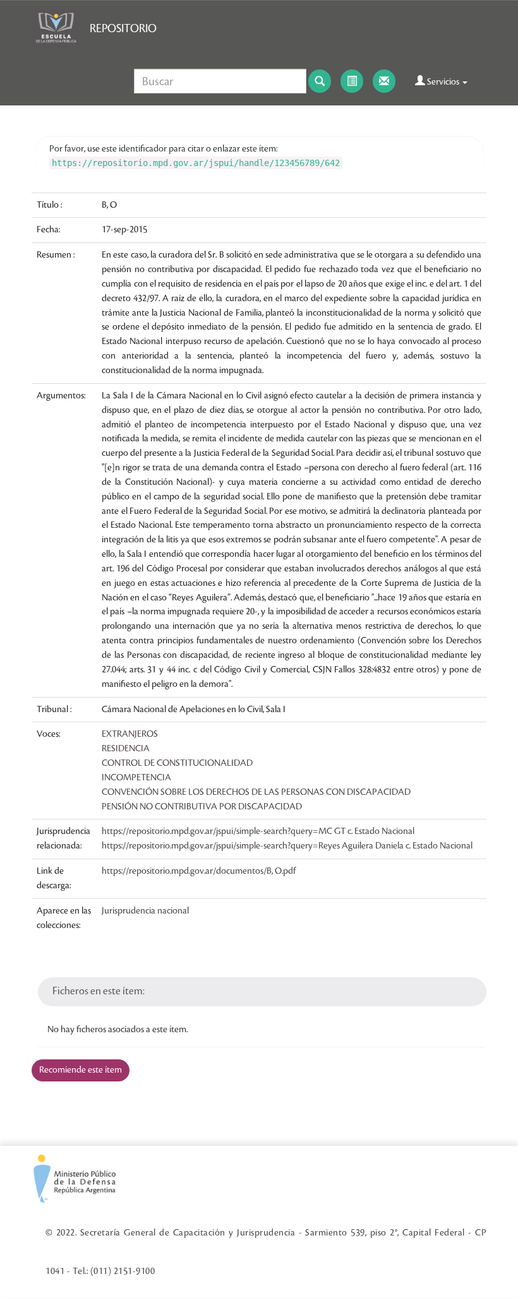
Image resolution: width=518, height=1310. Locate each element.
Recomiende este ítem (80, 1070)
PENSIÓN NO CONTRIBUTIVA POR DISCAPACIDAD (202, 807)
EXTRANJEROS (130, 734)
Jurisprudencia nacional (145, 911)
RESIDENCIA (126, 749)
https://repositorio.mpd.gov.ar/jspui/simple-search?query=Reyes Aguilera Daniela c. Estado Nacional (287, 846)
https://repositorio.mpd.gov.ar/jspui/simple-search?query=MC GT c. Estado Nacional (258, 831)
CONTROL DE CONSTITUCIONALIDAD (177, 763)
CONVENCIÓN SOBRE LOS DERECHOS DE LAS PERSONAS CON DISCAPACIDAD (256, 792)
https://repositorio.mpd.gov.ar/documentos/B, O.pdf (199, 871)
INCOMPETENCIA (136, 778)
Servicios (443, 82)
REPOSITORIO (123, 28)
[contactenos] (384, 81)
